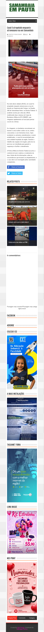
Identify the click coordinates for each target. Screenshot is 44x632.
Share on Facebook (18, 167)
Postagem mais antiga (30, 306)
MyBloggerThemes (22, 629)
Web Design (20, 627)
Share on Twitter (17, 173)
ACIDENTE (10, 36)
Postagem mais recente (14, 306)
